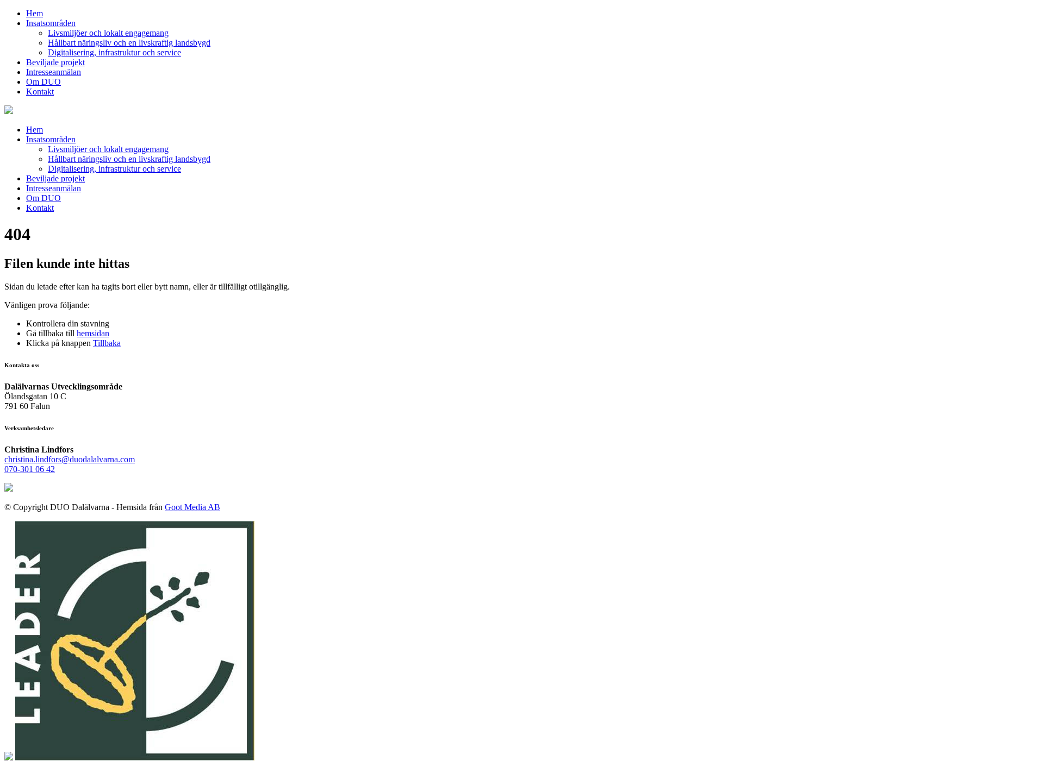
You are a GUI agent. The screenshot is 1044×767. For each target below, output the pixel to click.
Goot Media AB (192, 507)
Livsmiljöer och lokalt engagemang (108, 32)
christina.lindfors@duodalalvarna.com (69, 459)
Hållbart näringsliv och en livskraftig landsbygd (129, 42)
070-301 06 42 (29, 469)
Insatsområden (51, 23)
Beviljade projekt (55, 62)
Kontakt (40, 91)
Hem (34, 13)
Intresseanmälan (53, 72)
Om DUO (43, 81)
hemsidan (93, 333)
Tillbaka (107, 343)
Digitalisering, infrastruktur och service (114, 52)
